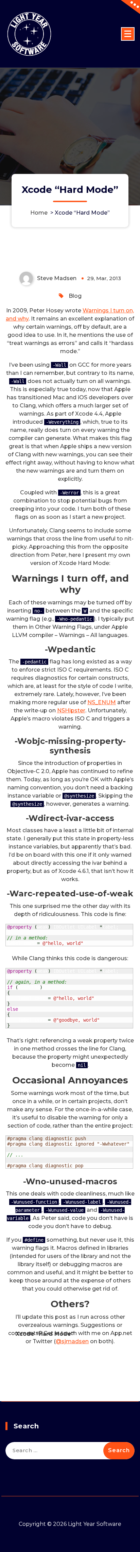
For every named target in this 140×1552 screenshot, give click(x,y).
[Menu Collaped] (128, 34)
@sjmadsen (72, 1341)
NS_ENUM (101, 702)
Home (39, 212)
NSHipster (71, 710)
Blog (75, 296)
